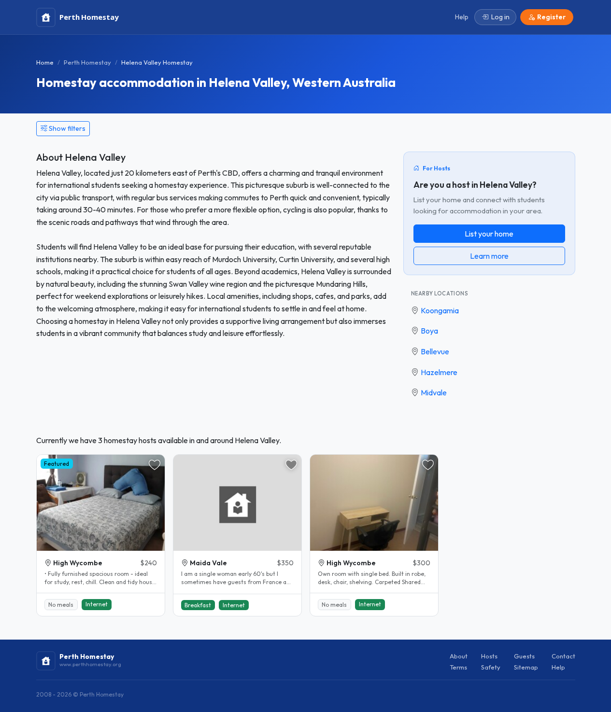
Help (558, 667)
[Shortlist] (154, 465)
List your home (489, 233)
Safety (490, 667)
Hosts (489, 656)
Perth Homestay (87, 62)
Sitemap (526, 667)
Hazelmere (439, 372)
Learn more (489, 256)
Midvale (434, 392)
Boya (429, 330)
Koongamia (440, 310)
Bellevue (435, 351)
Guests (524, 656)
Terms (458, 667)
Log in (500, 17)
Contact (563, 656)
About (459, 656)
